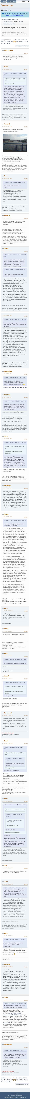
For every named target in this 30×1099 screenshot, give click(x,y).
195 (25, 41)
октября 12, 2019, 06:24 (7, 868)
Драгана (7, 964)
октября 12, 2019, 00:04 (7, 743)
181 (16, 39)
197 (2, 43)
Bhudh (6, 629)
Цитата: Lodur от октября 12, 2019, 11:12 (15, 1050)
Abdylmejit (7, 485)
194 (22, 41)
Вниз (3, 39)
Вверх (3, 1078)
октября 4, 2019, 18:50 (7, 218)
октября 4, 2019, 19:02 (7, 315)
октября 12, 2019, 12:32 (7, 966)
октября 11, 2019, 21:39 (7, 631)
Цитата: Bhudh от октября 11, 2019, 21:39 (15, 659)
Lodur (6, 882)
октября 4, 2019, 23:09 (7, 488)
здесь (25, 13)
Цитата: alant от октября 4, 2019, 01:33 (15, 377)
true (5, 865)
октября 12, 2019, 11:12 (7, 884)
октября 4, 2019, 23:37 (7, 516)
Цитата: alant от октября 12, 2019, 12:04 (15, 1003)
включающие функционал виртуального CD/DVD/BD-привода (12, 1014)
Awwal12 (7, 124)
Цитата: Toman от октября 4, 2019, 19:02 (15, 401)
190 (12, 41)
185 (26, 39)
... (14, 39)
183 (21, 39)
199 (7, 43)
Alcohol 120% (6, 1022)
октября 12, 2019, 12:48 (7, 1000)
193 (20, 41)
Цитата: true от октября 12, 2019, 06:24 (15, 939)
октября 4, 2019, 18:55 (7, 251)
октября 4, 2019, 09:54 (7, 53)
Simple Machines (19, 1095)
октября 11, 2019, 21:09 (7, 610)
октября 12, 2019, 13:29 (7, 1046)
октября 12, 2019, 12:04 (7, 935)
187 (5, 41)
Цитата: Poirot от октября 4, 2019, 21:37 (15, 520)
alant (6, 608)
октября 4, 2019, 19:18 (7, 373)
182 (19, 39)
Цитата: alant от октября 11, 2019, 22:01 (15, 682)
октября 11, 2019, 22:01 (7, 656)
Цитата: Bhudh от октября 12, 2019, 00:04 (15, 805)
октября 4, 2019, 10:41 (7, 69)
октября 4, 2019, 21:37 (7, 438)
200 (9, 43)
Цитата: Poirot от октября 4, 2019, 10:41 (15, 182)
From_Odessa (8, 50)
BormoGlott (8, 371)
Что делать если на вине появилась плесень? (15, 387)
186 (2, 41)
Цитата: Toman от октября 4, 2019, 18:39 (15, 319)
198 (5, 43)
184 (23, 39)
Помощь (12, 1094)
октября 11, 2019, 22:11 (7, 678)
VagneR (6, 676)
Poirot (6, 67)
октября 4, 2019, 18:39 (7, 178)
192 (17, 41)
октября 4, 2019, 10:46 (7, 126)
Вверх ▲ (17, 1094)
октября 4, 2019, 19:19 (7, 397)
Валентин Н (8, 713)
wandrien (21, 21)
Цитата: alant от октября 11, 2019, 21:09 (15, 888)
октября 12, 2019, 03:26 (7, 801)
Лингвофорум (7, 5)
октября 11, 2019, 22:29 (7, 715)
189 (9, 41)
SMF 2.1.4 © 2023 (11, 1095)
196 (27, 41)
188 (7, 41)
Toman (6, 176)
